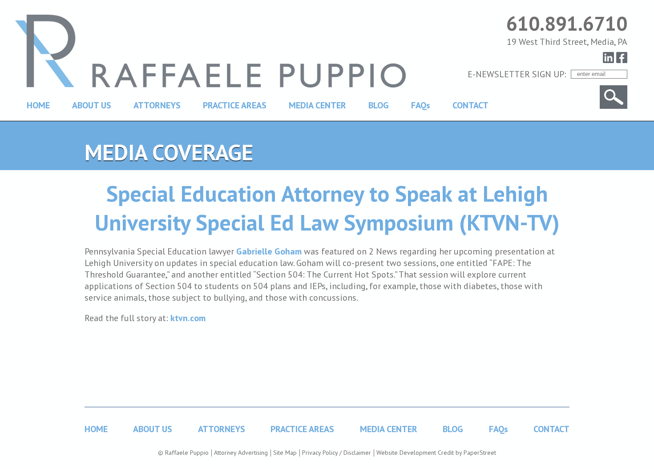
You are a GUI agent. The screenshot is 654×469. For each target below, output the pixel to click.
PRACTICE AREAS (234, 105)
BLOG (378, 105)
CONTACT (470, 105)
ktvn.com (188, 318)
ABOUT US (91, 105)
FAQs (420, 105)
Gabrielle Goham (269, 251)
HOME (38, 105)
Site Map (285, 453)
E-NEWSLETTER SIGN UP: (517, 74)
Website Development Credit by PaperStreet (436, 453)
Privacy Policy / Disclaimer (336, 453)
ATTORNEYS (157, 105)
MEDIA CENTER (317, 105)
